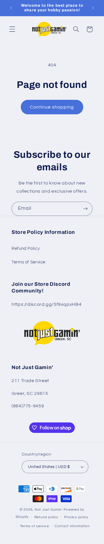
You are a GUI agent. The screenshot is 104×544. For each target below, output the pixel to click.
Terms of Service (28, 262)
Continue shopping (52, 107)
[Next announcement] (93, 7)
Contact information (72, 526)
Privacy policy (76, 517)
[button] (12, 29)
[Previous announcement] (11, 7)
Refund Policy (26, 248)
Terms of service (34, 526)
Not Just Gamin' (49, 509)
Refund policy (46, 517)
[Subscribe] (85, 209)
